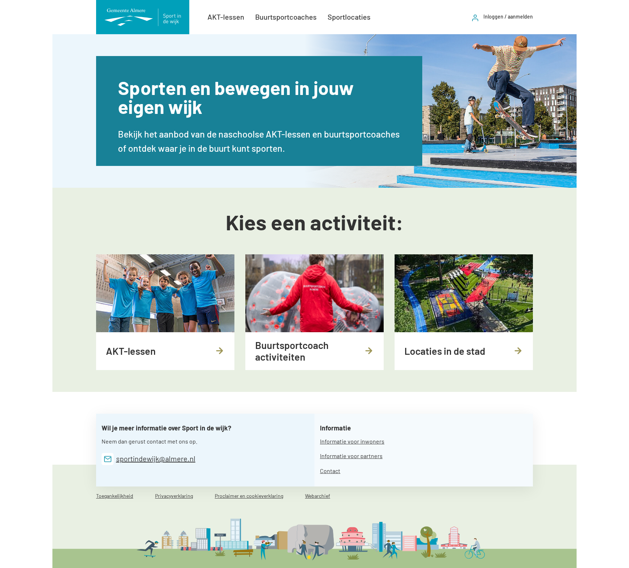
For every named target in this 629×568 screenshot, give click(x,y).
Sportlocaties (349, 16)
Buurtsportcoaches (286, 16)
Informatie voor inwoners (352, 441)
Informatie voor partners (351, 455)
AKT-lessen (225, 16)
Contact (330, 470)
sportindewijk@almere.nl (155, 458)
